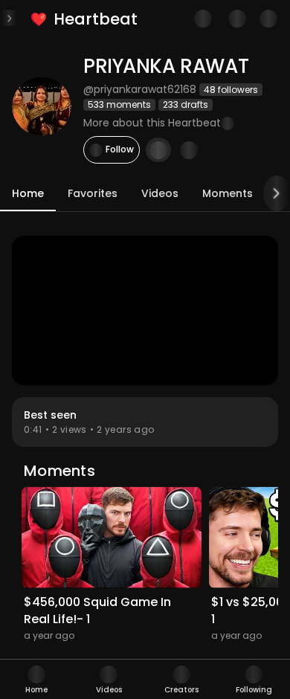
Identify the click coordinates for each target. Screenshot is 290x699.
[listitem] (85, 19)
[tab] (36, 679)
